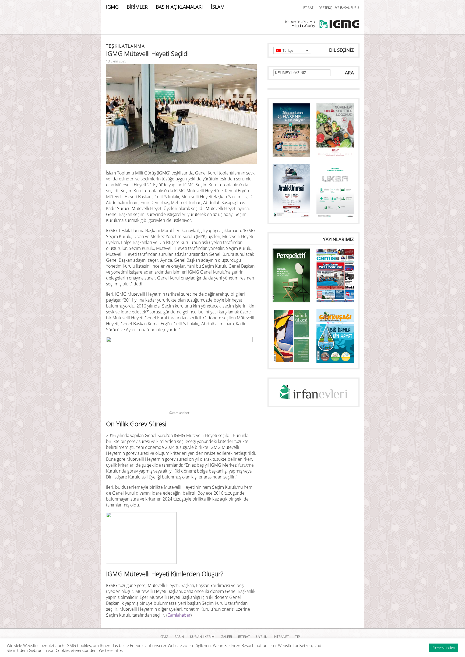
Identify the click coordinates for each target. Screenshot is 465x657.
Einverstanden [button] (443, 647)
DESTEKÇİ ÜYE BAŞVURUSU (339, 7)
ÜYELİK (261, 636)
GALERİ (226, 636)
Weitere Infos (111, 650)
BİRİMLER (137, 7)
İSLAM (218, 7)
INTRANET (281, 636)
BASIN (179, 636)
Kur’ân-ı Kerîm (202, 636)
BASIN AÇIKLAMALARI (179, 7)
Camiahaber (179, 615)
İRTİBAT (307, 7)
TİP (297, 636)
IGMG (112, 7)
